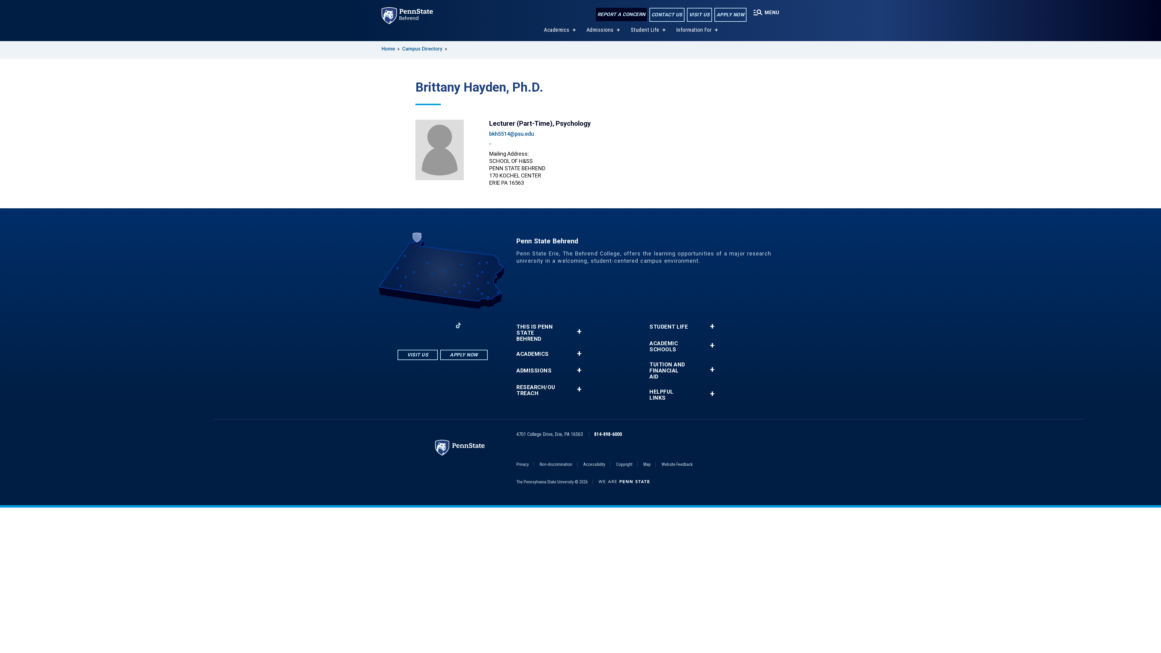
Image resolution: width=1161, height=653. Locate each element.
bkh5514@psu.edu (511, 134)
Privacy (522, 464)
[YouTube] (474, 325)
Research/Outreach (535, 390)
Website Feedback (677, 464)
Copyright (624, 464)
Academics (557, 30)
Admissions (600, 30)
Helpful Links (661, 395)
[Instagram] (427, 325)
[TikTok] (458, 325)
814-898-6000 (608, 434)
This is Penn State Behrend (534, 333)
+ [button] (579, 331)
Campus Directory (422, 49)
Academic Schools (663, 346)
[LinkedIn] (442, 325)
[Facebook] (411, 325)
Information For (694, 30)
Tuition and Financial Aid (667, 371)
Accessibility (594, 464)
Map (647, 464)
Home (388, 49)
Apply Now (731, 15)
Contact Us (667, 15)
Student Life (645, 30)
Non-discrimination (556, 464)
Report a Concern (621, 14)
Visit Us (699, 15)
